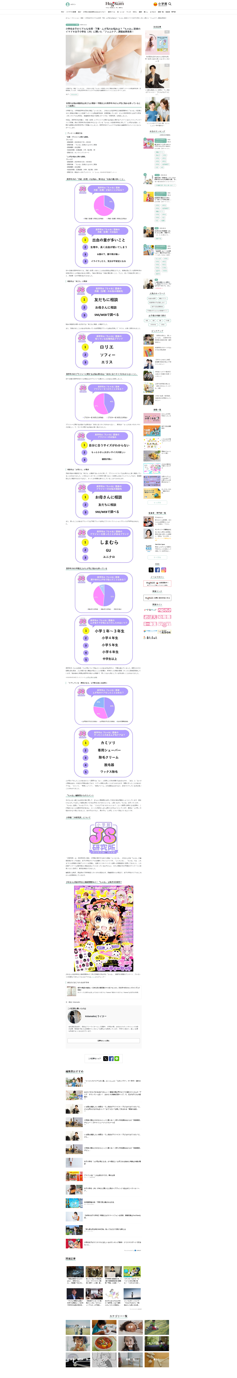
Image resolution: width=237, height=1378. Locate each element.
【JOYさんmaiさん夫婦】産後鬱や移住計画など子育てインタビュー (163, 362)
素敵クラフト (163, 298)
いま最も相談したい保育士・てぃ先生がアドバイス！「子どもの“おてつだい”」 (157, 92)
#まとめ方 (158, 258)
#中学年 (164, 271)
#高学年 (157, 274)
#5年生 (157, 164)
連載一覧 (161, 12)
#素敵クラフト (159, 152)
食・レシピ (120, 12)
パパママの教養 (71, 12)
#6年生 (164, 161)
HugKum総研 (152, 298)
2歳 (160, 320)
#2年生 (157, 158)
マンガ (128, 12)
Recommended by (129, 1250)
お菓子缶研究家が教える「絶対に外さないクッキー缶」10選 (163, 386)
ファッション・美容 (77, 18)
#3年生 (164, 158)
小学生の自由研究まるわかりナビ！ (94, 12)
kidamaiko (74, 94)
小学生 (163, 324)
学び (62, 12)
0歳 (147, 320)
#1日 (156, 167)
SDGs (135, 12)
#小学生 (164, 268)
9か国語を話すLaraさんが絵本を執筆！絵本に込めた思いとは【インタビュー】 (157, 59)
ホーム (68, 18)
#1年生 (164, 155)
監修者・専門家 (171, 12)
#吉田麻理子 (165, 164)
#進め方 (157, 155)
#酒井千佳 (158, 238)
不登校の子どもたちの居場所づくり (157, 310)
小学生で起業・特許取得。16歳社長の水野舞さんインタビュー (163, 398)
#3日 (162, 167)
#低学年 (157, 271)
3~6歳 (167, 320)
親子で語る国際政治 (157, 306)
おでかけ (153, 12)
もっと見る (157, 502)
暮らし (146, 12)
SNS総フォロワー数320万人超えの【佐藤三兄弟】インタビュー (163, 374)
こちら (93, 977)
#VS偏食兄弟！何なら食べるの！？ (165, 185)
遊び (79, 12)
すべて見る (157, 557)
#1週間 (163, 220)
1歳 (153, 320)
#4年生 (157, 161)
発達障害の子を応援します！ (157, 302)
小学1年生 (153, 324)
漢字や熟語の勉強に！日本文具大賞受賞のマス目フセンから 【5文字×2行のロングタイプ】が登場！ (109, 989)
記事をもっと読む (104, 1040)
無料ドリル (111, 12)
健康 (140, 12)
